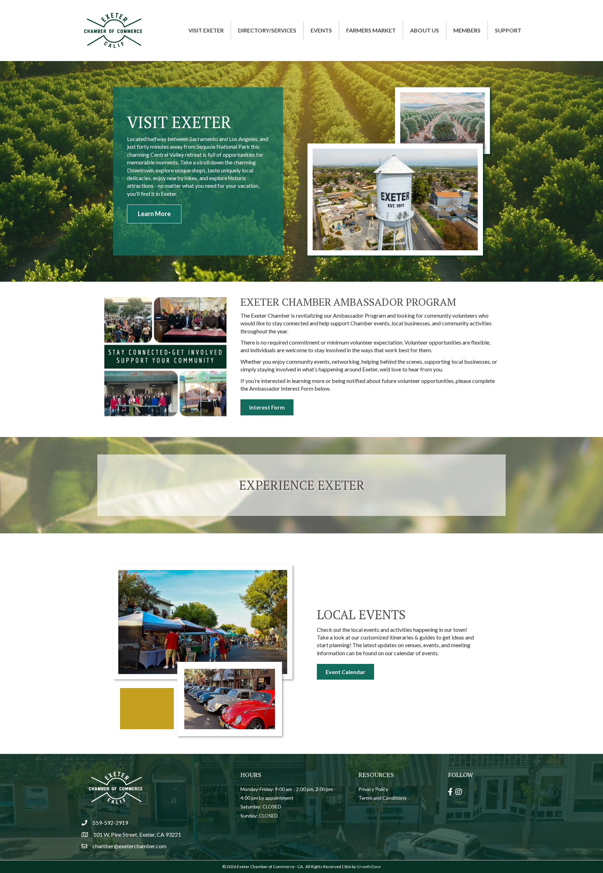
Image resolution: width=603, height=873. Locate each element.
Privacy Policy (373, 789)
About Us (424, 30)
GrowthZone (369, 866)
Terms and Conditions (382, 798)
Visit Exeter (206, 30)
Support (508, 30)
